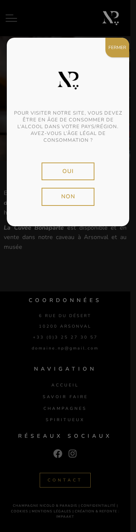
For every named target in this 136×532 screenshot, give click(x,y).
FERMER (117, 47)
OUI (68, 171)
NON (68, 196)
